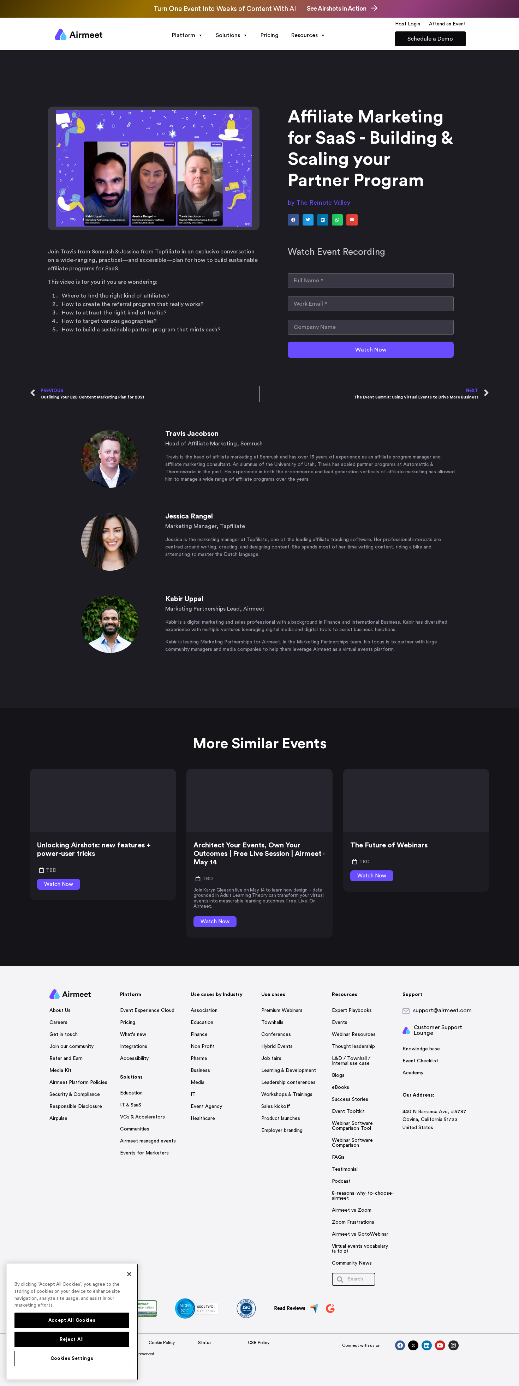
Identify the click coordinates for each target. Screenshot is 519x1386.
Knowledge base (421, 1048)
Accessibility (134, 1058)
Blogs (338, 1075)
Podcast (341, 1181)
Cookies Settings (72, 1358)
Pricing (270, 35)
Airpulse (58, 1118)
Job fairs (271, 1058)
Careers (58, 1022)
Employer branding (282, 1130)
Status (204, 1342)
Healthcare (203, 1118)
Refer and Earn (66, 1058)
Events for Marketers (144, 1153)
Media (197, 1082)
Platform (183, 35)
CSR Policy (258, 1342)
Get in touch (63, 1034)
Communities (134, 1129)
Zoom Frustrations (353, 1222)
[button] (293, 220)
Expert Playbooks (352, 1010)
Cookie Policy (162, 1342)
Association (204, 1010)
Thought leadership (353, 1046)
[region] (72, 1322)
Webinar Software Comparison (352, 1143)
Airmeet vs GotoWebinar (360, 1234)
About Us (60, 1010)
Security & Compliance (74, 1094)
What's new (133, 1034)
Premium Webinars (282, 1010)
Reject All (72, 1339)
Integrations (133, 1046)
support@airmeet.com (442, 1010)
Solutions (228, 35)
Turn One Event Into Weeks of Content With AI (225, 9)
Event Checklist (420, 1060)
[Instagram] (453, 1345)
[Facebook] (400, 1345)
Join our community (71, 1046)
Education (131, 1093)
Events (339, 1022)
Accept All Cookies (72, 1320)
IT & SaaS (130, 1105)
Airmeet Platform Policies (78, 1082)
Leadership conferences (288, 1082)
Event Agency (206, 1106)
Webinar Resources (354, 1034)
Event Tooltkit (348, 1111)
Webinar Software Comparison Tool (352, 1126)
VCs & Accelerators (142, 1117)
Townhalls (272, 1022)
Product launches (280, 1118)
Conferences (276, 1034)
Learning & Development (288, 1070)
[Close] (129, 1274)
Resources (304, 35)
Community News (352, 1263)
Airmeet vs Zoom (351, 1210)
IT (193, 1094)
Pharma (199, 1058)
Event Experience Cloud (147, 1010)
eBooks (340, 1087)
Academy (412, 1072)
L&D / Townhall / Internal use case (351, 1061)
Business (200, 1070)
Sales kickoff (275, 1106)
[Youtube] (440, 1345)
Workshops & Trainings (286, 1094)
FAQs (338, 1157)
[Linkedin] (427, 1345)
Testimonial (345, 1169)
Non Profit (203, 1046)
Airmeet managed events (148, 1141)
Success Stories (350, 1099)
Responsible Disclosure (75, 1106)
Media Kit (60, 1070)
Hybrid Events (277, 1046)
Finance (199, 1034)
